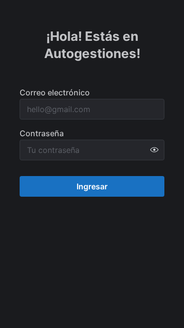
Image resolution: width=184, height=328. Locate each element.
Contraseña (42, 133)
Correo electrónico (55, 92)
